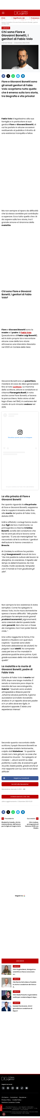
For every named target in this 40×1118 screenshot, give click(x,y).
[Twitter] (8, 76)
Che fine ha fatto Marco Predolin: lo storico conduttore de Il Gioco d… (25, 984)
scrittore (17, 386)
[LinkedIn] (23, 76)
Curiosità (9, 22)
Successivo (31, 818)
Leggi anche (20, 961)
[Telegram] (18, 76)
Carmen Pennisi (7, 43)
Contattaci (14, 1097)
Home (3, 22)
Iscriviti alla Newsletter (20, 784)
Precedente (9, 818)
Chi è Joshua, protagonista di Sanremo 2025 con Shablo (31, 825)
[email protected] (7, 1108)
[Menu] (3, 13)
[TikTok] (22, 1088)
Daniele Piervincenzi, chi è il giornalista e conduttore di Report (22, 1008)
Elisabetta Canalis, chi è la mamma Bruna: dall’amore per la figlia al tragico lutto (11, 824)
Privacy (1, 1108)
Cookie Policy (16, 1100)
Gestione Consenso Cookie (11, 1102)
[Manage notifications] (3, 1114)
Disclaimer (22, 1097)
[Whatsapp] (13, 76)
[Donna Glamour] (21, 13)
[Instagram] (12, 1088)
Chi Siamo (5, 1097)
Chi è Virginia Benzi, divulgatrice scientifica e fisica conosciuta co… (24, 971)
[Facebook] (3, 76)
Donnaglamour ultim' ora (20, 797)
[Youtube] (26, 1088)
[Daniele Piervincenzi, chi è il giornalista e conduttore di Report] (6, 1006)
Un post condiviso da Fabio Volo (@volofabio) (20, 487)
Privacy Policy (6, 1100)
